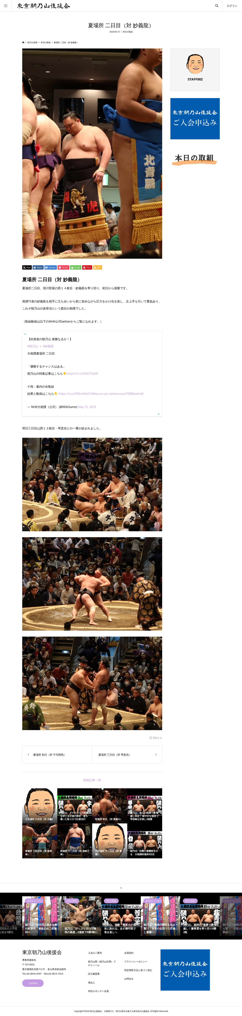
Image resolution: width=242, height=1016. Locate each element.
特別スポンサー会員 (98, 991)
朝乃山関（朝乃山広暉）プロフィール (102, 963)
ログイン (232, 6)
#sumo (99, 394)
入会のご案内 (95, 952)
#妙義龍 (48, 346)
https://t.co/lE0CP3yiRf (82, 373)
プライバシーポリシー (135, 961)
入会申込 (33, 983)
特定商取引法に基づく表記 (138, 970)
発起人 (91, 982)
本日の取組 (128, 31)
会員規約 (129, 952)
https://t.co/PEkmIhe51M (76, 394)
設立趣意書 (94, 973)
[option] (42, 916)
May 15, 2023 (87, 407)
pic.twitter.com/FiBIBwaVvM (123, 394)
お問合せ (129, 978)
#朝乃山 (32, 346)
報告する (157, 737)
